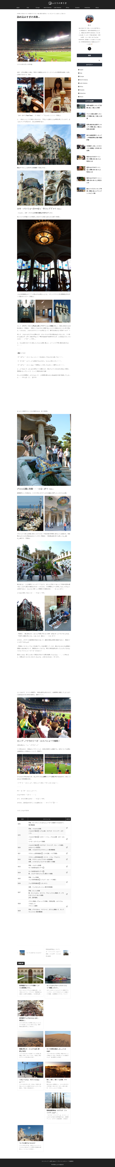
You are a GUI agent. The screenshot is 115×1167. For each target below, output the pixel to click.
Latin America (57, 7)
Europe (38, 7)
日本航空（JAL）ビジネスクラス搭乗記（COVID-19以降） (94, 148)
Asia (28, 7)
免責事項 (71, 1161)
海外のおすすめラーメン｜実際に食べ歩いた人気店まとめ (94, 180)
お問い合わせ (53, 1161)
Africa (67, 7)
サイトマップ (45, 1161)
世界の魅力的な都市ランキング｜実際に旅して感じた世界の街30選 (94, 127)
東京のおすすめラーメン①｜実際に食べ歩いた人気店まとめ (94, 159)
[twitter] (89, 48)
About (97, 7)
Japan (17, 7)
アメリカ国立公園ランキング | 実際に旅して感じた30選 (94, 116)
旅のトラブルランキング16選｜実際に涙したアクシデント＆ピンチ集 (94, 191)
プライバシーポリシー (62, 1161)
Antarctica (87, 7)
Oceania (77, 7)
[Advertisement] (44, 394)
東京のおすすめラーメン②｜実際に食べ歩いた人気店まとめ (94, 170)
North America (47, 7)
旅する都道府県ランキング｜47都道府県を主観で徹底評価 (94, 137)
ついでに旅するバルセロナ (27, 1143)
